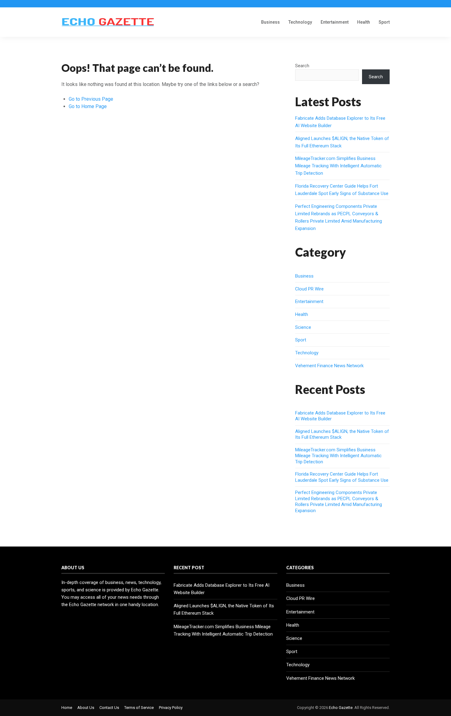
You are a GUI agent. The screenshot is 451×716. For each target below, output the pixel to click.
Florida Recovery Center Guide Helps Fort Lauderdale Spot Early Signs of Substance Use (341, 477)
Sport (384, 22)
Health (363, 22)
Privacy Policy (171, 707)
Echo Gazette (341, 707)
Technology (300, 22)
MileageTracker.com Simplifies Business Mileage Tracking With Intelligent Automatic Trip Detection (338, 166)
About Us (85, 707)
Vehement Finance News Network (329, 365)
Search (302, 65)
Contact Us (109, 707)
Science (303, 327)
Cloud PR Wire (309, 289)
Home (66, 707)
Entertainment (335, 22)
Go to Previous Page (91, 99)
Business (270, 22)
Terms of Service (139, 707)
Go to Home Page (88, 106)
